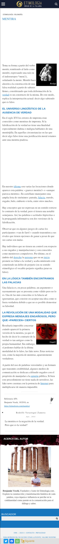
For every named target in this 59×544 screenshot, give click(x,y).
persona (29, 257)
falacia (41, 197)
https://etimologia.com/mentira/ (17, 406)
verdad (5, 94)
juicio (47, 257)
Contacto (30, 533)
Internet (45, 383)
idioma (17, 186)
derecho (18, 257)
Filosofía (18, 14)
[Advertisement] (29, 42)
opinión (35, 376)
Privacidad (40, 533)
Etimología (8, 14)
